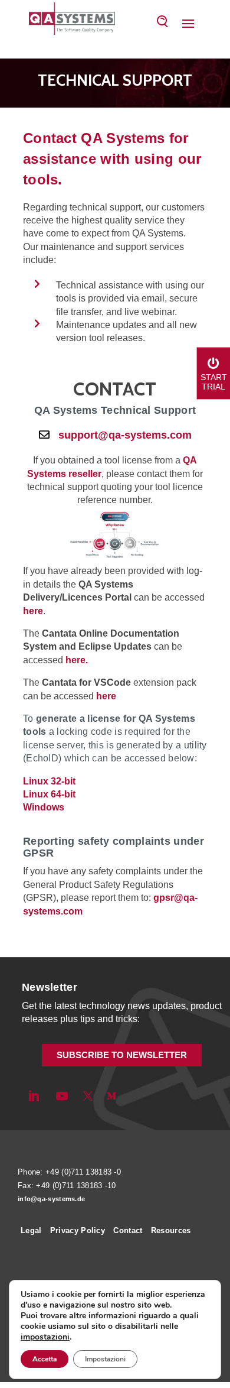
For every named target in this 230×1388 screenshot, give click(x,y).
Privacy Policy (77, 1230)
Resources (171, 1230)
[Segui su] (131, 1096)
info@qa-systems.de (51, 1198)
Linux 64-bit (49, 794)
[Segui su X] (87, 1096)
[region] (115, 83)
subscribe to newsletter (122, 1055)
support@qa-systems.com (125, 435)
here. (76, 660)
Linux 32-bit (49, 781)
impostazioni (45, 1337)
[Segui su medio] (111, 1096)
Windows (43, 807)
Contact (127, 1230)
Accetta (44, 1359)
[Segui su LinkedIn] (33, 1096)
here (33, 611)
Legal (31, 1230)
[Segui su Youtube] (62, 1096)
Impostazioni (105, 1359)
